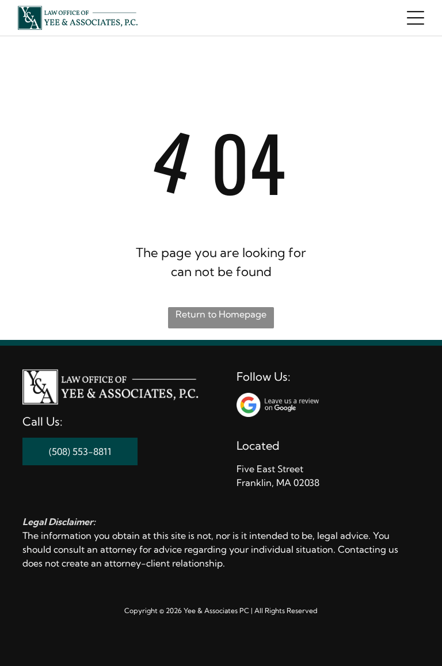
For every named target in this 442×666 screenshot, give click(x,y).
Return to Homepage (221, 314)
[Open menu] (415, 17)
